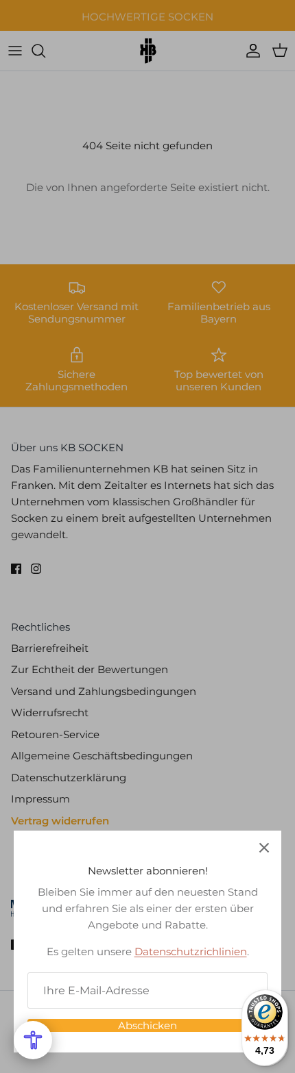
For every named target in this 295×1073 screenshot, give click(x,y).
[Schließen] (264, 848)
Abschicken (147, 1025)
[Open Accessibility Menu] (33, 1040)
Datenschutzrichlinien (190, 951)
